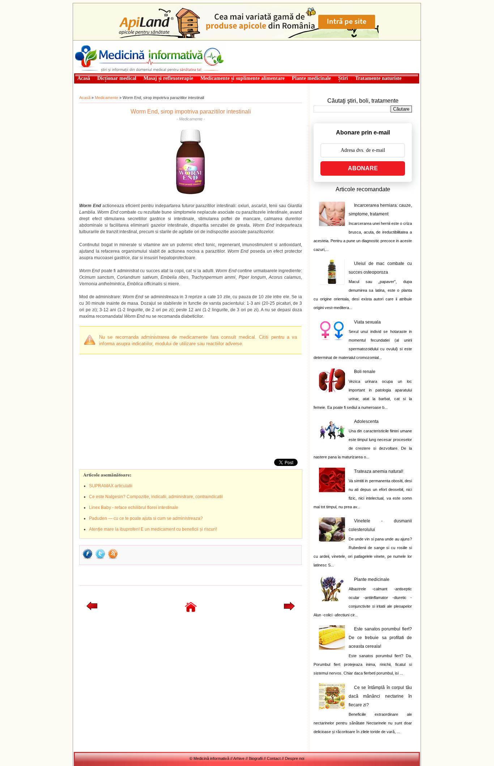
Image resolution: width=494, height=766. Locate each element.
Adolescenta (366, 421)
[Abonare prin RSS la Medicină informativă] (113, 558)
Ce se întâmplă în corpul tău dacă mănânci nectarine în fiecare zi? (380, 696)
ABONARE (363, 168)
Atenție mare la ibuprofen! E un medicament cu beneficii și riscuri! (153, 529)
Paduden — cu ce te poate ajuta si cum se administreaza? (146, 518)
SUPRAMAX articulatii (110, 485)
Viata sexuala (367, 322)
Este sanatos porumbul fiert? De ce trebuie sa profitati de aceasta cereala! (380, 637)
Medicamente (106, 97)
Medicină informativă (93, 42)
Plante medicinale (371, 579)
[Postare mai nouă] (91, 608)
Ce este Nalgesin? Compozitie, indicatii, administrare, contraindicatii (156, 496)
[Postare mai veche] (289, 608)
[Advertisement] (133, 405)
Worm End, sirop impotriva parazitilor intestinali (191, 111)
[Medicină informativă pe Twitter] (100, 558)
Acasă (84, 97)
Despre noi (294, 758)
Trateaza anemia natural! (378, 471)
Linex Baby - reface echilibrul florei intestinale (133, 507)
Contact (274, 758)
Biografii (256, 758)
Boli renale (364, 371)
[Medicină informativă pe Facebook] (87, 558)
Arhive (238, 758)
